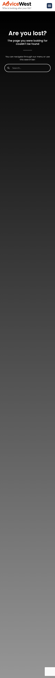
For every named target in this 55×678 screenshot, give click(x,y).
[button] (49, 5)
